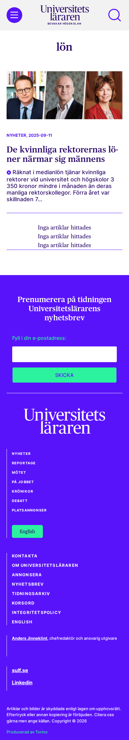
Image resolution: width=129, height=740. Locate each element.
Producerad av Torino (27, 732)
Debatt (20, 501)
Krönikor (23, 491)
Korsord (23, 603)
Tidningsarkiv (31, 593)
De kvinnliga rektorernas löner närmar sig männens (62, 154)
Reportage (24, 463)
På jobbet (23, 482)
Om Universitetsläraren (45, 565)
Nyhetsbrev (28, 584)
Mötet (19, 472)
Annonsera (27, 574)
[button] (114, 15)
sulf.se (20, 670)
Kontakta (25, 556)
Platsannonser (29, 510)
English (22, 622)
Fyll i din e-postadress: (39, 337)
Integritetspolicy (36, 612)
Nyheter (16, 135)
